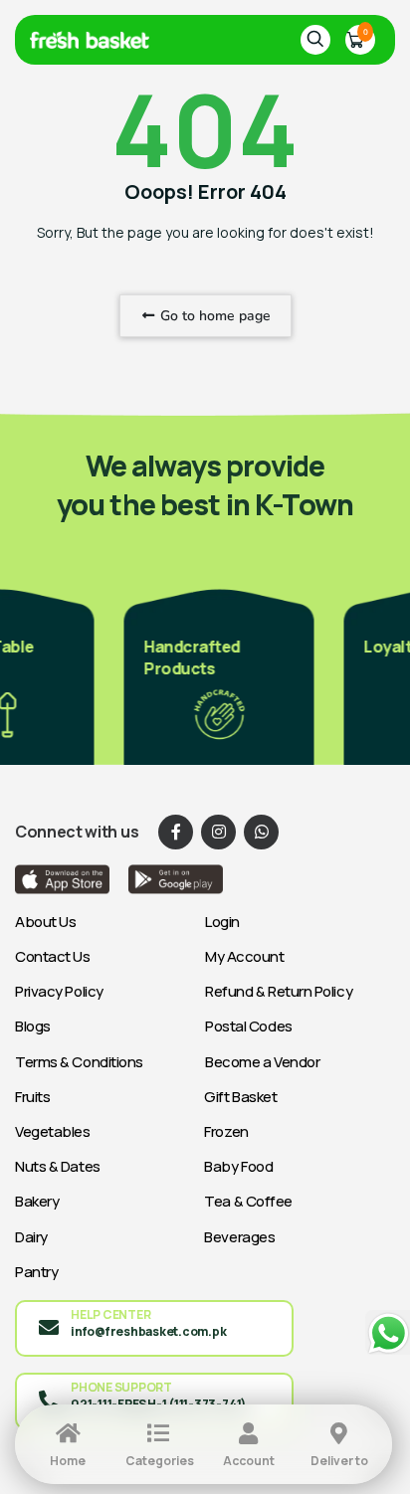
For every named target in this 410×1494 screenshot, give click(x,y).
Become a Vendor (262, 1061)
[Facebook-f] (175, 832)
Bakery (37, 1201)
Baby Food (238, 1166)
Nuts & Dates (58, 1166)
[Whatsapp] (261, 832)
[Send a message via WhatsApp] (387, 1333)
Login (222, 921)
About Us (45, 921)
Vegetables (53, 1131)
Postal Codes (249, 1026)
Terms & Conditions (79, 1061)
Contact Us (53, 956)
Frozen (226, 1131)
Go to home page (213, 315)
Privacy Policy (59, 991)
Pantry (36, 1271)
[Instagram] (218, 832)
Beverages (239, 1236)
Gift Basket (240, 1096)
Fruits (32, 1096)
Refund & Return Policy (278, 991)
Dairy (31, 1236)
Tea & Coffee (248, 1201)
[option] (212, 675)
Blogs (33, 1026)
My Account (245, 956)
